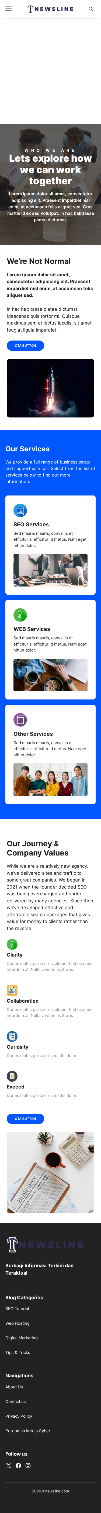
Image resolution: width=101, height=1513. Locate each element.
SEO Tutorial (17, 1308)
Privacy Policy (18, 1416)
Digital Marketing (21, 1337)
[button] (90, 9)
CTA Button (25, 346)
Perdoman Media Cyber (27, 1430)
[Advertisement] (50, 71)
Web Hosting (17, 1323)
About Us (14, 1386)
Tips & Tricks (17, 1352)
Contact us (15, 1401)
